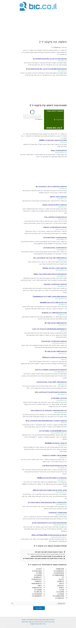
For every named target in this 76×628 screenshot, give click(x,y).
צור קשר (31, 622)
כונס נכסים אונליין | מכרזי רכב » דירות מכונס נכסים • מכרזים (49, 522)
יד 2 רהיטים (60, 585)
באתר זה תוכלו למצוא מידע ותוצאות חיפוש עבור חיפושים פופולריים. (43, 558)
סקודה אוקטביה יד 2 (58, 595)
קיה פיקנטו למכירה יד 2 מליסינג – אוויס (55, 217)
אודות (45, 622)
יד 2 (63, 577)
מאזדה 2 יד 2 (38, 589)
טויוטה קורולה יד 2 (59, 573)
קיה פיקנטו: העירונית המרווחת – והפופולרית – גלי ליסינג (51, 369)
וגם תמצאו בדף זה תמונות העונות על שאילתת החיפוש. (47, 556)
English (32, 624)
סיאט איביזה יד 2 (37, 593)
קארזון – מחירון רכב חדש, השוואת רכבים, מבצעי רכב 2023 (50, 490)
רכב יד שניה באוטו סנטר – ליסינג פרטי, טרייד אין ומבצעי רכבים (49, 410)
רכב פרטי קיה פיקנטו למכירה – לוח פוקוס (55, 227)
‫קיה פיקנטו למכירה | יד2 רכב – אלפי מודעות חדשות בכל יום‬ (50, 58)
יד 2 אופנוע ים (38, 577)
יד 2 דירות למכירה (37, 579)
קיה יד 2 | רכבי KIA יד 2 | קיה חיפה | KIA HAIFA (53, 302)
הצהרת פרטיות (39, 622)
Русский (38, 624)
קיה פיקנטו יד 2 (59, 598)
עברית (44, 624)
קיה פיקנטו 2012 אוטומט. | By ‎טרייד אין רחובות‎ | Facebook (50, 296)
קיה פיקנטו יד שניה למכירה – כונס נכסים (55, 284)
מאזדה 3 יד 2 (60, 591)
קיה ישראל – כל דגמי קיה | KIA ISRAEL (56, 443)
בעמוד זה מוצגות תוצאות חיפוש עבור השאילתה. (49, 552)
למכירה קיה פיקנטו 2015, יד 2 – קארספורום (54, 312)
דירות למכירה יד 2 (59, 571)
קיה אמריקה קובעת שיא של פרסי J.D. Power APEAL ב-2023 (49, 535)
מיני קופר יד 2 (38, 591)
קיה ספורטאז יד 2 (37, 595)
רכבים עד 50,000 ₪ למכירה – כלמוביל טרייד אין (53, 431)
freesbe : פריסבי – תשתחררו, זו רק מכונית (55, 455)
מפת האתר (25, 622)
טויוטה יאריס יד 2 (37, 571)
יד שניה (40, 585)
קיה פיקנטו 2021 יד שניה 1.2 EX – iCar (56, 323)
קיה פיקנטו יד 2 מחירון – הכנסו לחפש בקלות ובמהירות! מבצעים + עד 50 (46, 420)
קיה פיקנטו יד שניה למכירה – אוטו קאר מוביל (54, 341)
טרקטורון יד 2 (38, 575)
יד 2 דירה (61, 579)
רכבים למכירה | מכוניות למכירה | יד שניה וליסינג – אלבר (51, 392)
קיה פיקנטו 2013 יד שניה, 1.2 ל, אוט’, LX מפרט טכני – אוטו (50, 257)
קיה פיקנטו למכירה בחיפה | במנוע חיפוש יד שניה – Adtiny (50, 274)
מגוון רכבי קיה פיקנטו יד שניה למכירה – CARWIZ (53, 140)
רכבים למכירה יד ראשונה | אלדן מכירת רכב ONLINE (52, 478)
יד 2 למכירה (60, 581)
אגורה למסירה (60, 568)
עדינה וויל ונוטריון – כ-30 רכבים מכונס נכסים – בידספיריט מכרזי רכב (47, 502)
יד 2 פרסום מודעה (37, 583)
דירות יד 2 (39, 568)
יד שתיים (61, 587)
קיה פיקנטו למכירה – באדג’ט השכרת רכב (55, 237)
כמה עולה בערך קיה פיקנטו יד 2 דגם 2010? (54, 357)
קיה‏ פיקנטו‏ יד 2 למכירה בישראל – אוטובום (55, 204)
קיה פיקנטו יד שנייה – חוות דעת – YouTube (55, 268)
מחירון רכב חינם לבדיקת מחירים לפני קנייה (54, 465)
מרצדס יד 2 (60, 593)
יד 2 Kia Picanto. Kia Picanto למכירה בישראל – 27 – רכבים (50, 329)
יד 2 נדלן (61, 583)
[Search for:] (39, 606)
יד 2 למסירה (38, 581)
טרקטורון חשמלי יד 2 (58, 575)
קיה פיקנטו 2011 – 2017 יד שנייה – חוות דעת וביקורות (52, 382)
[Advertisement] (38, 24)
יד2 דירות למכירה (37, 587)
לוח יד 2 (62, 589)
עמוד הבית (51, 622)
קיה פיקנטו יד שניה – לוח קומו (58, 196)
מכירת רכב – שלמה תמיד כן (59, 398)
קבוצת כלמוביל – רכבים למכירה (57, 512)
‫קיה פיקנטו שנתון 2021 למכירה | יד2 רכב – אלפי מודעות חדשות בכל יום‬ (46, 69)
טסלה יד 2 (39, 573)
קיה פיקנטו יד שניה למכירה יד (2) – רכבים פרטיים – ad (51, 186)
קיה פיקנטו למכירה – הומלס (59, 150)
